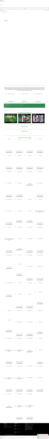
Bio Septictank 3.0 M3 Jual (29, 167)
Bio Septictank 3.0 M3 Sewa (40, 167)
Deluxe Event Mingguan (9, 250)
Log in (24, 8)
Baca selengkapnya (9, 152)
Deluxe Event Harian (40, 222)
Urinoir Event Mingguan (40, 389)
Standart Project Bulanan (9, 389)
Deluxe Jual (19, 248)
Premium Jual (40, 331)
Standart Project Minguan (19, 389)
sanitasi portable (17, 87)
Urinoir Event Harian (29, 389)
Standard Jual (29, 350)
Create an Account (6, 11)
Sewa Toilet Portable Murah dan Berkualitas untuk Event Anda (29, 427)
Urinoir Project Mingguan (29, 417)
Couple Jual (29, 183)
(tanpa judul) (26, 423)
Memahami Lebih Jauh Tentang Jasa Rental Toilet (29, 424)
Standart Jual (40, 361)
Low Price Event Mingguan (39, 278)
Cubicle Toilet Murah (19, 220)
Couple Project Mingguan (9, 222)
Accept (1, 438)
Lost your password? (46, 10)
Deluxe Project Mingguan (40, 250)
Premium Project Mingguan (19, 361)
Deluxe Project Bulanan (30, 250)
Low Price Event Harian (30, 278)
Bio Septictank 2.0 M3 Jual (9, 167)
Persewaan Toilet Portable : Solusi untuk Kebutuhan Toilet (29, 426)
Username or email (2, 1)
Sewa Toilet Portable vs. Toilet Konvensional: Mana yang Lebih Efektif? (29, 429)
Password (1, 4)
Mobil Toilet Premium (40, 302)
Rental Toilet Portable (8, 434)
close (3, 0)
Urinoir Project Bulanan (19, 417)
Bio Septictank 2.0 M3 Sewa (19, 167)
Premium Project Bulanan (9, 361)
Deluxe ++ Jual (29, 220)
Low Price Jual (9, 294)
